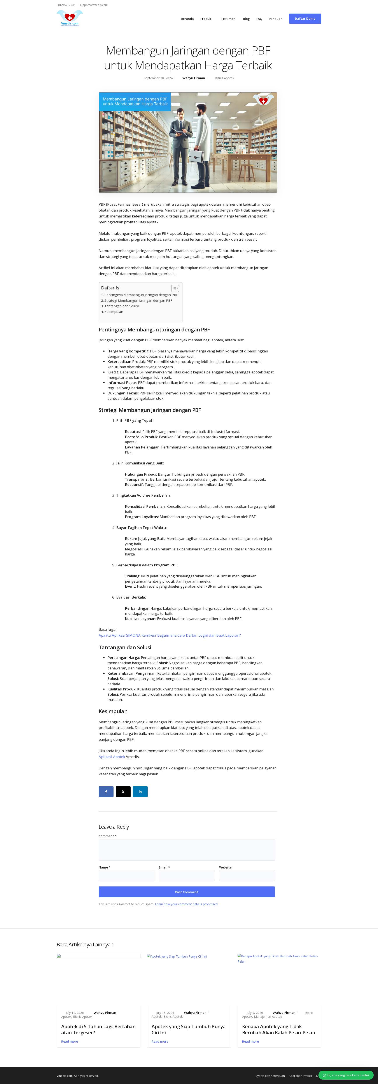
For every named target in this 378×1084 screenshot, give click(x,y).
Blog (246, 19)
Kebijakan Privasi (300, 1076)
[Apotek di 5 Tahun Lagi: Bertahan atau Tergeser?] (98, 979)
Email (164, 867)
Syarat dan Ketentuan (270, 1076)
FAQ (259, 19)
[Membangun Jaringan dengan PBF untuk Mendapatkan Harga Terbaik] (188, 142)
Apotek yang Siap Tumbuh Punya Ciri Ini (189, 1029)
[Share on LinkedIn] (140, 791)
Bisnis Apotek (224, 78)
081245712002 (66, 5)
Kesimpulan (113, 311)
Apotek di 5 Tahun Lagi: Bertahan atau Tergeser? (98, 1029)
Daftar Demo (305, 18)
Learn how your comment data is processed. (186, 904)
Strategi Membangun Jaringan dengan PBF (138, 300)
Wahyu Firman (193, 78)
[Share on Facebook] (106, 791)
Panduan (275, 19)
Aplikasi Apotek (112, 756)
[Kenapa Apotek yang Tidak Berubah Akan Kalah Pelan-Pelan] (279, 958)
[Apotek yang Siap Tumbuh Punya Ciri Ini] (177, 956)
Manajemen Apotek (268, 1016)
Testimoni (228, 19)
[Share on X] (123, 791)
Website (225, 867)
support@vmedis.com (93, 5)
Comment (108, 836)
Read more (69, 1041)
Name (104, 867)
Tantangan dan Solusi (121, 306)
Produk (205, 19)
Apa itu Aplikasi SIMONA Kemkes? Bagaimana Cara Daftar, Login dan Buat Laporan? (170, 635)
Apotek (66, 1016)
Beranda (187, 19)
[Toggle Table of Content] (173, 288)
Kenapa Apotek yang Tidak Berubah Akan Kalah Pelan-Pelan (278, 1029)
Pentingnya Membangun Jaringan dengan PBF (141, 294)
